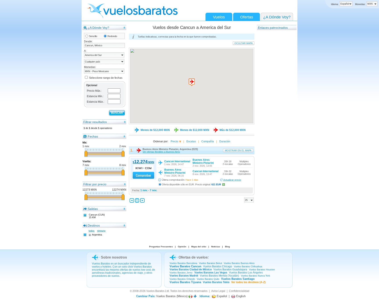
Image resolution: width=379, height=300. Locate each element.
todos (92, 230)
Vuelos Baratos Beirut (210, 263)
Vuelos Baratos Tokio (216, 282)
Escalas (191, 141)
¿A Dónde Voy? (277, 17)
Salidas (93, 209)
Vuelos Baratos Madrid (184, 275)
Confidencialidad (239, 291)
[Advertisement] (274, 96)
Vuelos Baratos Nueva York (255, 275)
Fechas (93, 136)
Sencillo (93, 36)
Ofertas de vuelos (193, 257)
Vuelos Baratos (155, 291)
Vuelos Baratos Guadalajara (230, 269)
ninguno (101, 230)
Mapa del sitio (198, 246)
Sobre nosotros (114, 257)
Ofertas (246, 17)
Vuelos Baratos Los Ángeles (246, 272)
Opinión (182, 246)
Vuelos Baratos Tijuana (185, 282)
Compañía (207, 141)
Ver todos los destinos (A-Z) (248, 282)
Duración (224, 141)
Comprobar (143, 175)
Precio (174, 141)
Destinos (94, 225)
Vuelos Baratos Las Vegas (210, 272)
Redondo (112, 36)
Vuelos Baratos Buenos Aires (239, 263)
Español (221, 296)
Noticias (215, 246)
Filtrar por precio (94, 184)
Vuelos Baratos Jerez (181, 272)
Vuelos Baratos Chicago (217, 266)
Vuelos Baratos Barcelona (183, 263)
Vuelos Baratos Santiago (238, 278)
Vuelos (219, 17)
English (240, 296)
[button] (192, 82)
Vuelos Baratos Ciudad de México (191, 269)
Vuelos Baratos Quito (208, 279)
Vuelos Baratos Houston (262, 269)
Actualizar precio (232, 180)
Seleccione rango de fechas (105, 77)
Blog (227, 246)
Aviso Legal (218, 291)
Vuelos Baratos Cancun (185, 266)
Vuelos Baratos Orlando (182, 279)
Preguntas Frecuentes (161, 246)
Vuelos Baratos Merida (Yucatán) (219, 275)
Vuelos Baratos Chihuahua (248, 266)
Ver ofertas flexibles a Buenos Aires (161, 151)
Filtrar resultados (95, 122)
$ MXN (143, 162)
